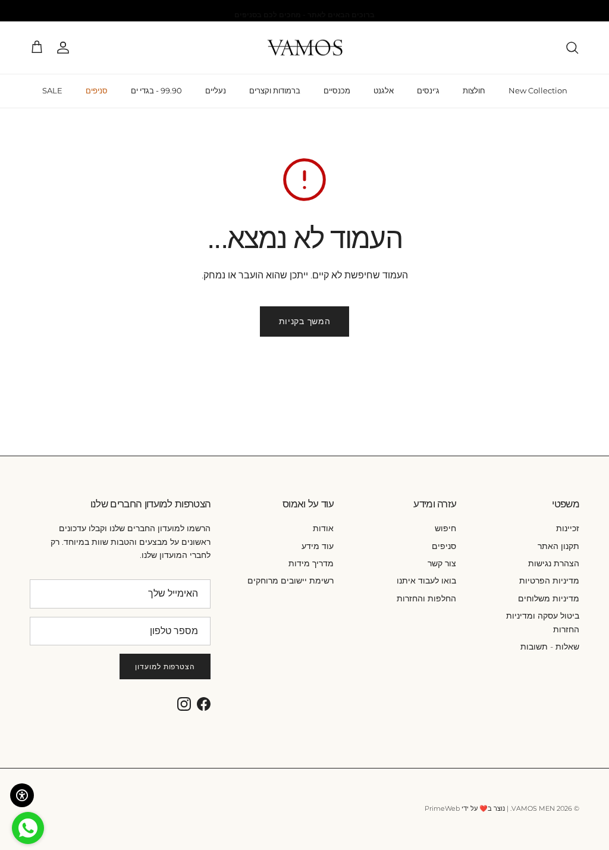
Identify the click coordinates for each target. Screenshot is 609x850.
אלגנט (383, 90)
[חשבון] (65, 47)
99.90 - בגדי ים (156, 90)
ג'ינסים (428, 90)
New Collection (537, 90)
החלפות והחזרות (426, 598)
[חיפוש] (572, 47)
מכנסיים (337, 90)
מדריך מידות (311, 563)
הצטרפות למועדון (165, 666)
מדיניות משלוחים (548, 598)
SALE (52, 90)
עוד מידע (318, 546)
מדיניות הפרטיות (549, 580)
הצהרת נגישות (553, 563)
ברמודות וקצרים (274, 90)
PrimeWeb (442, 808)
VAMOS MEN (533, 808)
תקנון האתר (558, 546)
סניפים (97, 90)
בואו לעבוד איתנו (426, 580)
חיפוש (445, 528)
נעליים (215, 90)
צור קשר (442, 563)
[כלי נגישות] (22, 795)
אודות (323, 528)
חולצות (474, 90)
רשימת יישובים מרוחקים (290, 580)
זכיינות (567, 528)
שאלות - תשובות (549, 646)
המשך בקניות (305, 321)
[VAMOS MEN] (305, 47)
